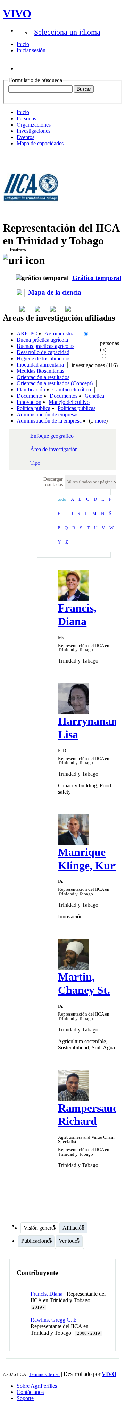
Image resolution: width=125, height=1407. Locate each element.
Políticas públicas (76, 408)
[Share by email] (69, 308)
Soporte (25, 1398)
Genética (94, 396)
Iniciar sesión (31, 50)
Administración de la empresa (49, 421)
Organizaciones (34, 125)
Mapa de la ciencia (54, 292)
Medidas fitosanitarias (40, 371)
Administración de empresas (47, 414)
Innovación (29, 402)
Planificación (31, 389)
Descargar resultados (53, 481)
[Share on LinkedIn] (38, 308)
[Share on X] (53, 308)
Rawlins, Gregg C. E (54, 1320)
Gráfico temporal (96, 277)
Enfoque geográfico (52, 436)
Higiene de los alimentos (43, 358)
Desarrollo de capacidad (43, 352)
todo (62, 499)
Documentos (63, 396)
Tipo (35, 463)
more (100, 421)
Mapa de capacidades (40, 143)
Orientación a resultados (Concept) (55, 383)
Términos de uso (44, 1374)
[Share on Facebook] (23, 308)
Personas (26, 118)
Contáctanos (30, 1392)
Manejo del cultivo (69, 402)
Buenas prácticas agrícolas (45, 346)
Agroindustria (59, 333)
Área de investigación (54, 449)
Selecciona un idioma (67, 32)
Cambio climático (71, 389)
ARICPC (27, 333)
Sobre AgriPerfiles (37, 1386)
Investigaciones (33, 131)
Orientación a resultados (43, 377)
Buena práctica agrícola (42, 340)
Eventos (25, 137)
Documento (29, 396)
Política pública (33, 408)
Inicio (23, 44)
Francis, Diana (46, 1294)
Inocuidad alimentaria (40, 365)
